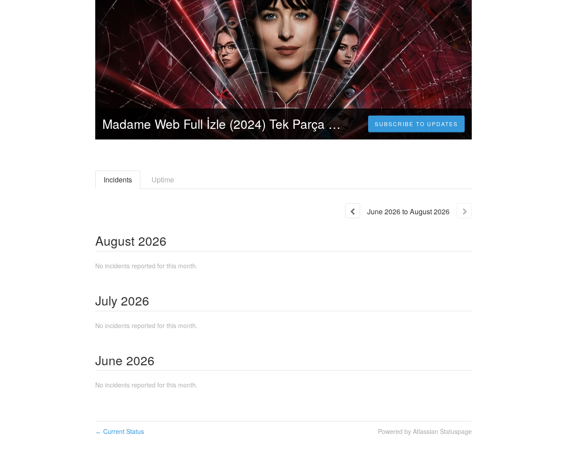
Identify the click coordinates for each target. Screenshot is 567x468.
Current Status (119, 431)
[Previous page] (352, 210)
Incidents (118, 179)
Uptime (162, 179)
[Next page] (464, 210)
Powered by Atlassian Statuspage (425, 431)
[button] (416, 124)
